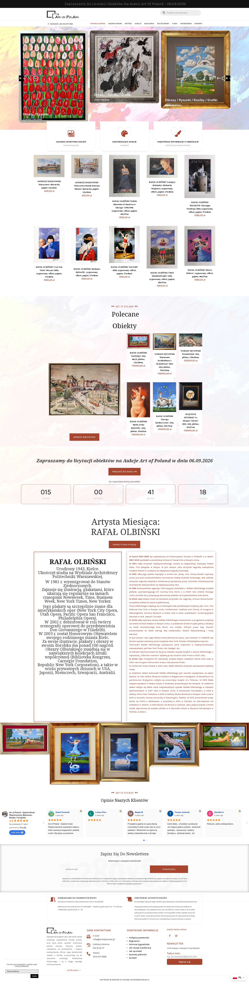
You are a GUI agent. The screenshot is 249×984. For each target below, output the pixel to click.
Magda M (139, 812)
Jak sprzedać (135, 951)
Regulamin (134, 941)
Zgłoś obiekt (163, 23)
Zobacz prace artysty (124, 544)
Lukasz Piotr (100, 812)
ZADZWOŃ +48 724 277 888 (61, 24)
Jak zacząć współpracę (140, 948)
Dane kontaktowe (99, 930)
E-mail (96, 935)
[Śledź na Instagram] (176, 935)
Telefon (96, 953)
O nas (174, 23)
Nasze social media (176, 929)
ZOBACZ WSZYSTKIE (84, 437)
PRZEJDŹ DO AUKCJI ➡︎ (124, 471)
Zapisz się (185, 962)
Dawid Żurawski (63, 812)
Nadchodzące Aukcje (124, 141)
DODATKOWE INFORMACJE (142, 930)
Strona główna (97, 23)
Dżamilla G (219, 812)
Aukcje (138, 23)
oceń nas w (15, 832)
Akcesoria (149, 23)
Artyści (128, 23)
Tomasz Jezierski (182, 812)
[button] (21, 78)
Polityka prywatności (139, 937)
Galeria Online (115, 23)
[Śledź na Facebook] (169, 935)
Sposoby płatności (138, 954)
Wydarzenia (186, 23)
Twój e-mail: (173, 953)
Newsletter (175, 943)
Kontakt (198, 23)
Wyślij (34, 976)
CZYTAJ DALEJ (72, 970)
